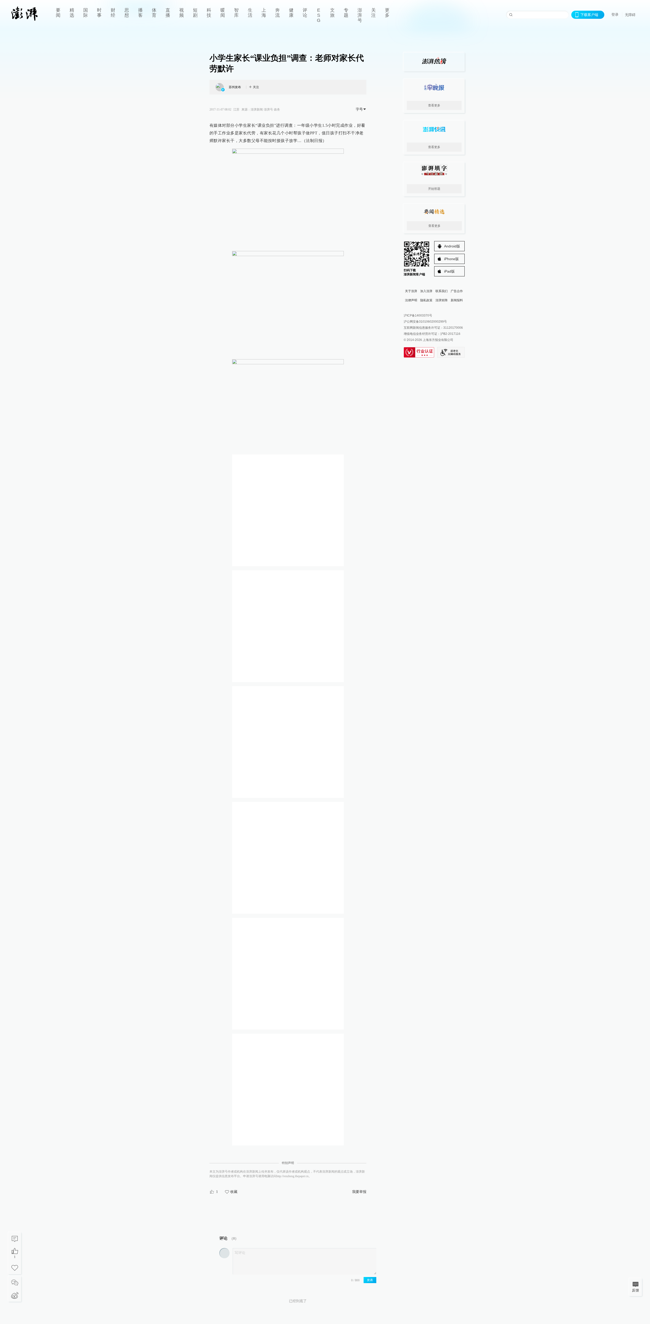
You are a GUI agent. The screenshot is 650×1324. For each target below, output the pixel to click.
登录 (615, 14)
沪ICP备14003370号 (418, 315)
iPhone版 (451, 259)
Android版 (452, 246)
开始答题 (434, 189)
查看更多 (434, 105)
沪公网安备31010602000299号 (425, 321)
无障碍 (630, 15)
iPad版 (449, 271)
